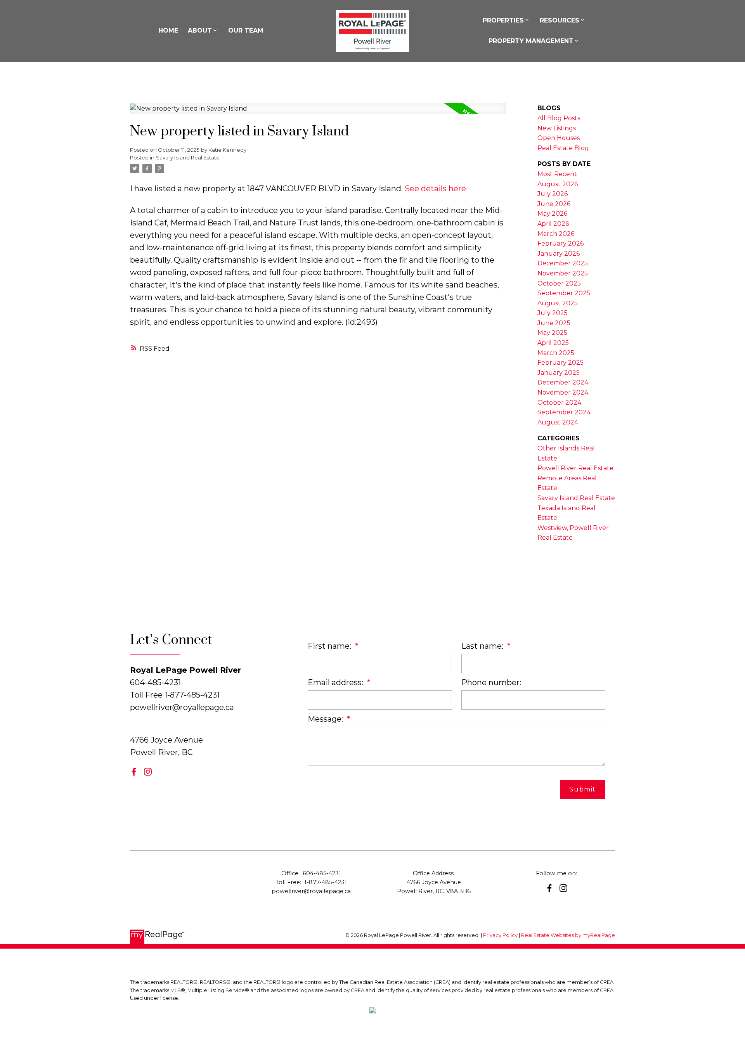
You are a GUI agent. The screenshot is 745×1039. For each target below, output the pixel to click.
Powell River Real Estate (575, 468)
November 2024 (562, 392)
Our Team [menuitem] (245, 30)
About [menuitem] (200, 30)
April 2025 (553, 342)
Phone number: (491, 682)
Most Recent (557, 174)
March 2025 (555, 353)
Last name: (483, 646)
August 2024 (557, 422)
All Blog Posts (558, 118)
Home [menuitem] (168, 30)
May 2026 (552, 213)
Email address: (336, 682)
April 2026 (553, 223)
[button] (134, 772)
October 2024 (559, 402)
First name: (330, 646)
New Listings (556, 128)
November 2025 (562, 273)
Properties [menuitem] (503, 20)
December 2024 (562, 382)
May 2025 (552, 332)
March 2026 (555, 233)
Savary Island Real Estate (188, 157)
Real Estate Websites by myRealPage (568, 935)
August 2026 (557, 184)
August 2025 (557, 303)
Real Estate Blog (563, 148)
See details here (435, 188)
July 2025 (552, 313)
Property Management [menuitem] (531, 41)
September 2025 (563, 293)
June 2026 (553, 204)
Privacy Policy (500, 935)
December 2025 (562, 263)
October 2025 (559, 283)
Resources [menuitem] (559, 20)
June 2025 (553, 323)
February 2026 (560, 243)
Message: (326, 719)
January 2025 (558, 372)
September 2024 (564, 412)
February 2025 (560, 362)
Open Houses (558, 138)
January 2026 (558, 253)
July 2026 (552, 193)
